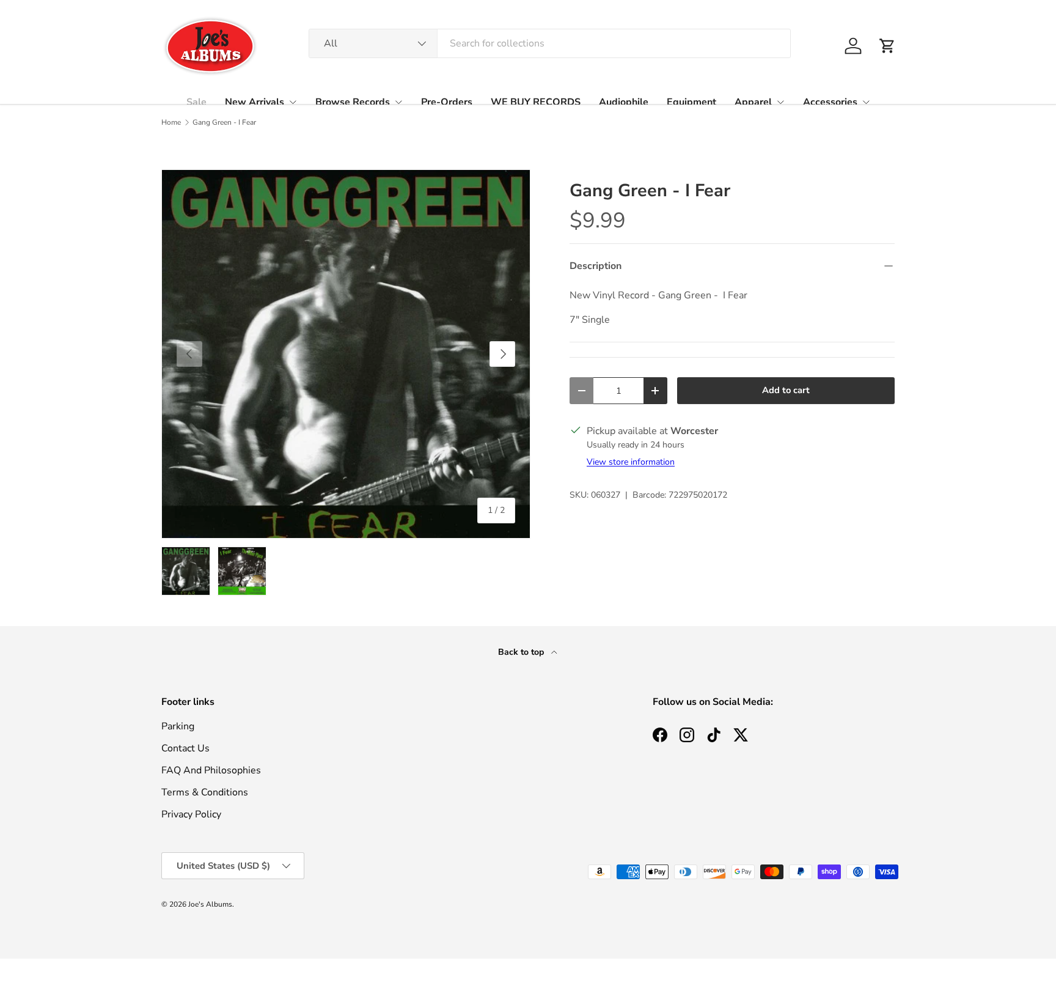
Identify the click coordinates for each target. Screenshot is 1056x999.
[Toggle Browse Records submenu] (398, 102)
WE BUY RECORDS (536, 102)
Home (171, 122)
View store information (631, 462)
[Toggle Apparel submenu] (780, 102)
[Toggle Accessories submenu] (866, 102)
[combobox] (549, 43)
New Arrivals (254, 102)
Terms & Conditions (204, 792)
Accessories (830, 102)
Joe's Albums (210, 904)
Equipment (691, 102)
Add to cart (786, 390)
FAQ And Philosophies (211, 770)
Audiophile (623, 102)
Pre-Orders (446, 102)
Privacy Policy (191, 814)
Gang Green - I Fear (224, 122)
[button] (887, 45)
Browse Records (352, 102)
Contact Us (185, 748)
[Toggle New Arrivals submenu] (292, 102)
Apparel (753, 102)
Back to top (522, 652)
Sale (196, 102)
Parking (177, 726)
